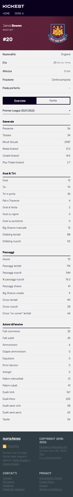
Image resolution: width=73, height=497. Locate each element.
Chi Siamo (8, 482)
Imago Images (11, 464)
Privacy (43, 485)
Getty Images (20, 460)
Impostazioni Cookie (50, 478)
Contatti (7, 478)
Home (6, 13)
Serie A (19, 13)
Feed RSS (13, 446)
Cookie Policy (46, 482)
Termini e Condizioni (50, 489)
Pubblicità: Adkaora (13, 489)
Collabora (8, 485)
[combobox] (36, 111)
